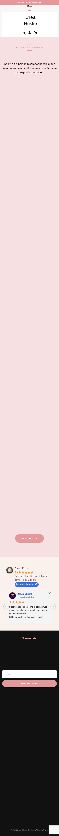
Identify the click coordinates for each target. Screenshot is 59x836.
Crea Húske (21, 568)
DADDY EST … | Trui (16, 516)
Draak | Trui (10, 348)
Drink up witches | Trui (17, 171)
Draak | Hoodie (12, 260)
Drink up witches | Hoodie (19, 119)
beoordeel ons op (25, 584)
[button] (24, 33)
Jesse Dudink (24, 594)
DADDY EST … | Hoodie (19, 432)
